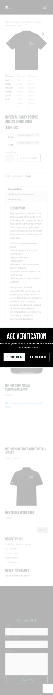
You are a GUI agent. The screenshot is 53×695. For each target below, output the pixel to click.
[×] (50, 329)
